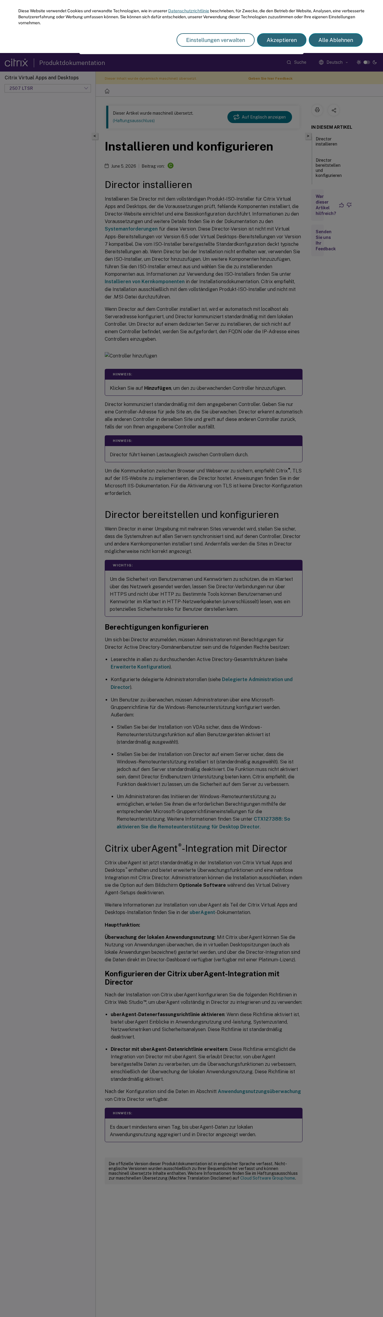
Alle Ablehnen (335, 40)
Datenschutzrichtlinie (188, 10)
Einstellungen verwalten (215, 40)
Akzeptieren (282, 40)
